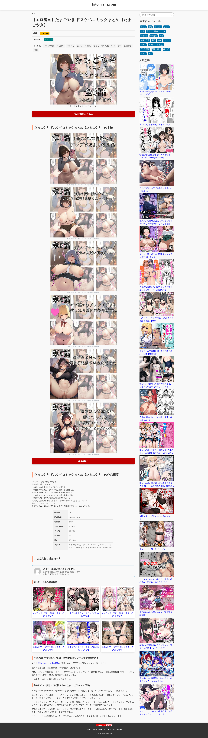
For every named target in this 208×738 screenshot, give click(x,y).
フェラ (166, 27)
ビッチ (80, 46)
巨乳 (119, 46)
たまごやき (49, 39)
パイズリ (70, 46)
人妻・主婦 (145, 40)
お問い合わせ (117, 730)
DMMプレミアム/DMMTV (48, 663)
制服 (142, 31)
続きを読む (83, 461)
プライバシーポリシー (100, 730)
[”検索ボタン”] (171, 15)
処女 (159, 40)
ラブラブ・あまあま (156, 45)
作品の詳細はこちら (83, 114)
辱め (36, 50)
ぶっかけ (167, 40)
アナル (143, 45)
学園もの (153, 36)
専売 (153, 40)
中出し (88, 46)
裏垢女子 (128, 46)
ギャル (143, 54)
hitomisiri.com (104, 4)
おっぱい (60, 46)
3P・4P (166, 49)
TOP (88, 729)
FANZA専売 (49, 46)
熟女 (150, 54)
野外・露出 (156, 49)
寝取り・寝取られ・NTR (104, 46)
